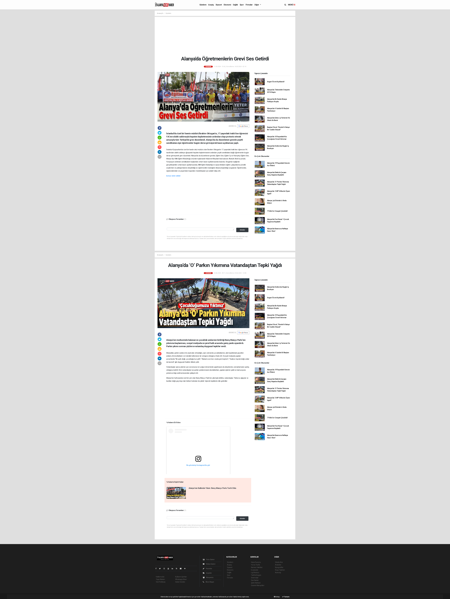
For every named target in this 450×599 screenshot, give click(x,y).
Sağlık (235, 5)
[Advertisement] (226, 36)
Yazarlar (208, 568)
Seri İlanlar (255, 580)
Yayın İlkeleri (160, 579)
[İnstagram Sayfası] (165, 568)
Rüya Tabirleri (280, 570)
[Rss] (177, 568)
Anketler (278, 565)
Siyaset (219, 5)
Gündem (202, 5)
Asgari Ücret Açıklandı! (276, 82)
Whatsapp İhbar (181, 579)
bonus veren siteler (173, 176)
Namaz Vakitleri (256, 567)
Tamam (286, 597)
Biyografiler (279, 567)
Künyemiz (210, 577)
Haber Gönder (180, 582)
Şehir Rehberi (256, 583)
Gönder (242, 230)
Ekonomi (227, 5)
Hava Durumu (256, 562)
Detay (277, 597)
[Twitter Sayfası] (161, 568)
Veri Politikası (160, 582)
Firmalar (249, 5)
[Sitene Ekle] (185, 568)
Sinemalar (254, 578)
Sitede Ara (279, 562)
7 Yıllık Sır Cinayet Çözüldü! (277, 211)
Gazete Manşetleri (257, 585)
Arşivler (209, 573)
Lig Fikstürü (255, 572)
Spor (242, 5)
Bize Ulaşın (209, 582)
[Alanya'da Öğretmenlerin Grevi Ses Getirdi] (203, 97)
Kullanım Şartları (181, 577)
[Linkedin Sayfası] (173, 568)
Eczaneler (254, 570)
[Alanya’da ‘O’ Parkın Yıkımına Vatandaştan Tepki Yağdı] (203, 303)
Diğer (257, 5)
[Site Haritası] (181, 568)
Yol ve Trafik (255, 565)
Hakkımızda (160, 577)
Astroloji (278, 572)
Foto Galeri (210, 559)
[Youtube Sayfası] (169, 568)
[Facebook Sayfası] (157, 568)
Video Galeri (210, 564)
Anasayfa (160, 13)
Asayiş (211, 5)
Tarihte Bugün (256, 575)
